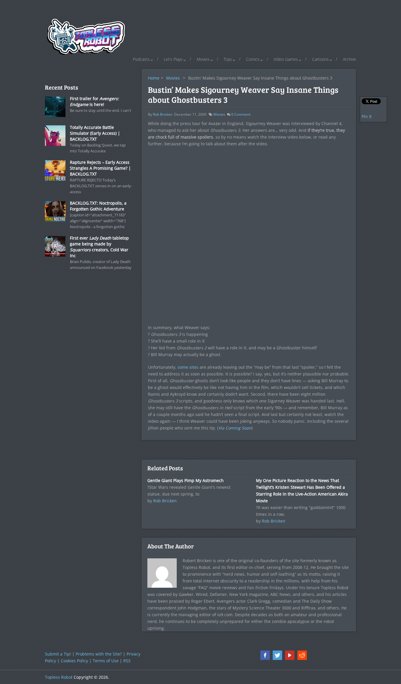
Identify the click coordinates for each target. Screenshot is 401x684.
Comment (240, 114)
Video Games (286, 59)
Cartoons (320, 59)
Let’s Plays (173, 59)
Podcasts (141, 59)
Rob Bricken (162, 114)
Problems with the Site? (99, 654)
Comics (253, 59)
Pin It (367, 116)
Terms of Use (106, 660)
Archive (349, 59)
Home (153, 78)
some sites (188, 367)
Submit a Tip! (58, 654)
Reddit (302, 655)
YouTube (289, 655)
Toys (228, 59)
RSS (127, 660)
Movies (203, 59)
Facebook (265, 655)
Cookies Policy (74, 660)
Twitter (277, 655)
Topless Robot (59, 677)
